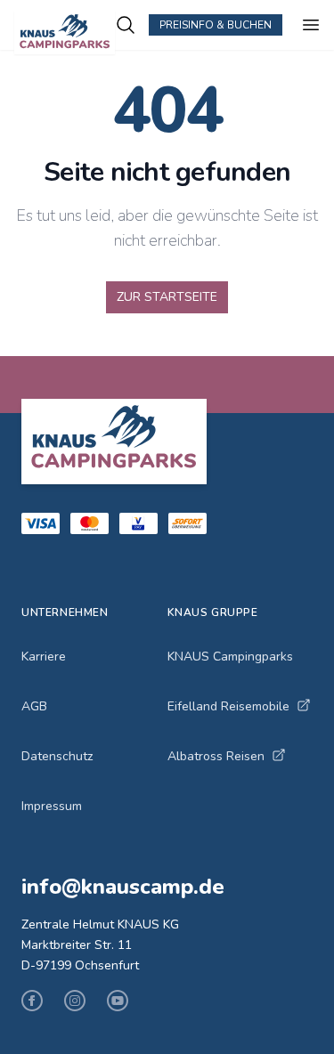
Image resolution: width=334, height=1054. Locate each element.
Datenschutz (57, 756)
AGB (34, 706)
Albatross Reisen (216, 756)
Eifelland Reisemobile (228, 706)
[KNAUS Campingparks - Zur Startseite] (64, 32)
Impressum (51, 806)
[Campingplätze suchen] (125, 25)
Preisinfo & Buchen (215, 25)
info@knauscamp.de (122, 886)
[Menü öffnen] (310, 25)
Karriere (43, 656)
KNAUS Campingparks (230, 656)
